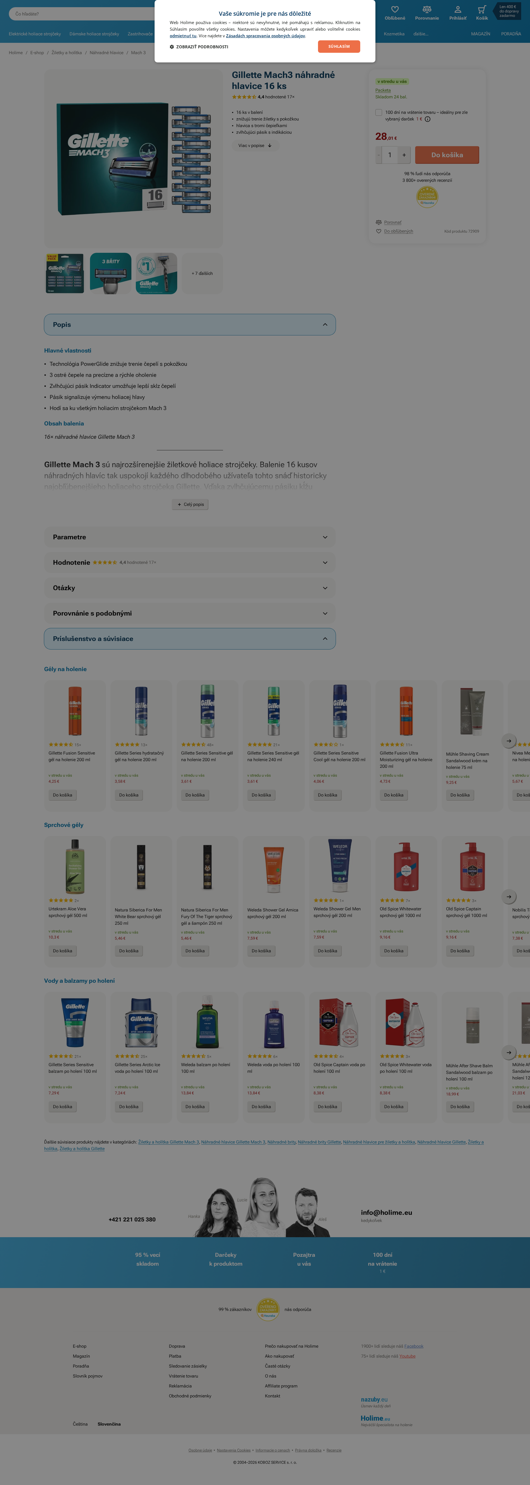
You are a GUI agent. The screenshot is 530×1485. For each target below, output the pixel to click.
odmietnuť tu (183, 35)
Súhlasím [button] (339, 46)
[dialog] (265, 31)
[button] (199, 47)
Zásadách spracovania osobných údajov (265, 35)
